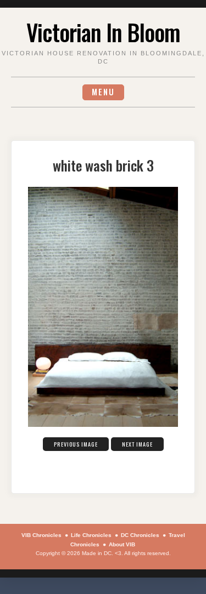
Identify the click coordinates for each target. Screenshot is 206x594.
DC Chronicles (140, 535)
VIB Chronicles (41, 535)
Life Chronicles (91, 535)
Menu (103, 92)
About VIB (122, 544)
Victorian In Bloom (103, 32)
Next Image (137, 444)
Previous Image (76, 444)
